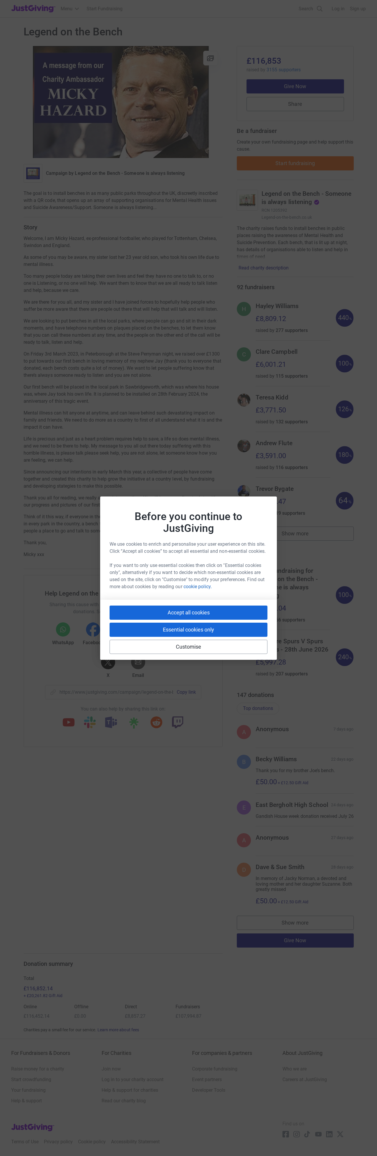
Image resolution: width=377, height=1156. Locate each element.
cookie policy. (197, 586)
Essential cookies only (188, 629)
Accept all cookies (189, 612)
